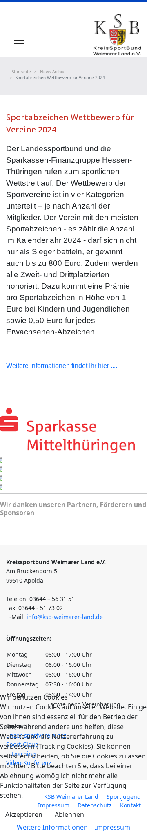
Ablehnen (69, 814)
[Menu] (19, 41)
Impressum (112, 827)
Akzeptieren (23, 814)
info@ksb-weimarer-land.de (65, 617)
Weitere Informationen (52, 827)
